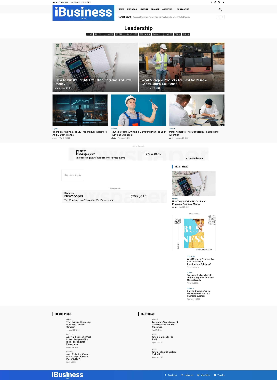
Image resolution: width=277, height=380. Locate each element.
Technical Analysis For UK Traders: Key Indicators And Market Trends (161, 17)
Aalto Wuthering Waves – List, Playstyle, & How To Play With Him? (78, 356)
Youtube (221, 375)
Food (177, 34)
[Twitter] (219, 2)
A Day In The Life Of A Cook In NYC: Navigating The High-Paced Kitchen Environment (78, 340)
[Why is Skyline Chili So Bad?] (144, 339)
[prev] (218, 17)
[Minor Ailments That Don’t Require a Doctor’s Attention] (196, 110)
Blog (90, 34)
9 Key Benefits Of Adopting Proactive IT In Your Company (78, 324)
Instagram (189, 375)
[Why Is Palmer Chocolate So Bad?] (144, 354)
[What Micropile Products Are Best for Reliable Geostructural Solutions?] (181, 67)
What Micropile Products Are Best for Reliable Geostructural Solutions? (200, 261)
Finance (168, 34)
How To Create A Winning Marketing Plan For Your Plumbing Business (198, 293)
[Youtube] (222, 2)
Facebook (172, 375)
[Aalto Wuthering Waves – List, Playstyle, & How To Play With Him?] (58, 357)
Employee (157, 34)
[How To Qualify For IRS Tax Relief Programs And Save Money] (95, 67)
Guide (68, 319)
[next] (222, 17)
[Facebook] (212, 2)
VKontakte (205, 375)
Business (99, 34)
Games (186, 34)
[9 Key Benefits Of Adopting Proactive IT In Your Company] (58, 324)
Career (109, 34)
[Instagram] (215, 2)
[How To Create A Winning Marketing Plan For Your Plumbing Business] (138, 110)
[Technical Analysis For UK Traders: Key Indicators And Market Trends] (80, 110)
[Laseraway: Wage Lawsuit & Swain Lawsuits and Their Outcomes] (144, 324)
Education (145, 34)
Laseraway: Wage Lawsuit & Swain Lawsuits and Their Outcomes (165, 324)
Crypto (119, 34)
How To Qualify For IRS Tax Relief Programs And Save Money (189, 202)
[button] (220, 9)
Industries (145, 76)
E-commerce (131, 34)
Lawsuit (172, 128)
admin (55, 138)
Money (58, 76)
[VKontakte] (198, 375)
